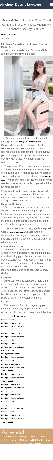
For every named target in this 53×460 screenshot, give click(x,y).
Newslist (12, 34)
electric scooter (7, 319)
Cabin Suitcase (20, 443)
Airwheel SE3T (18, 440)
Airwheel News (44, 440)
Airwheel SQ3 (31, 440)
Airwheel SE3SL (33, 436)
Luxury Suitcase (34, 443)
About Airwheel (19, 436)
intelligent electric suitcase (30, 142)
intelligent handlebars (15, 232)
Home (4, 34)
